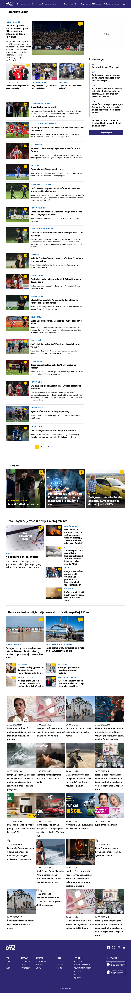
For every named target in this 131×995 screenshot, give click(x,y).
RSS (75, 975)
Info (7, 958)
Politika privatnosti (82, 968)
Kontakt (77, 978)
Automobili (94, 493)
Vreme (59, 968)
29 (26, 255)
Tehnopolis (53, 490)
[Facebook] (108, 947)
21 (81, 65)
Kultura (24, 965)
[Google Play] (115, 964)
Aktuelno (22, 664)
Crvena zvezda (37, 407)
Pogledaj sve (106, 132)
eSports (39, 958)
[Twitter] (113, 947)
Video (59, 958)
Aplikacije (78, 971)
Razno (9, 553)
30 (26, 146)
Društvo (68, 589)
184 (26, 318)
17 (59, 527)
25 (48, 447)
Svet (66, 547)
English (60, 965)
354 (26, 209)
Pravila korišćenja (82, 965)
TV (57, 961)
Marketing (78, 958)
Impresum (78, 961)
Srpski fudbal (39, 82)
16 (80, 23)
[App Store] (115, 972)
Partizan (63, 82)
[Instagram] (119, 947)
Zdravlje (25, 958)
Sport (8, 961)
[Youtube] (124, 947)
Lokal (38, 968)
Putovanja (25, 961)
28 (26, 186)
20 (26, 409)
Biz (7, 965)
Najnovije (21, 4)
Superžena (25, 968)
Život (8, 968)
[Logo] (9, 4)
